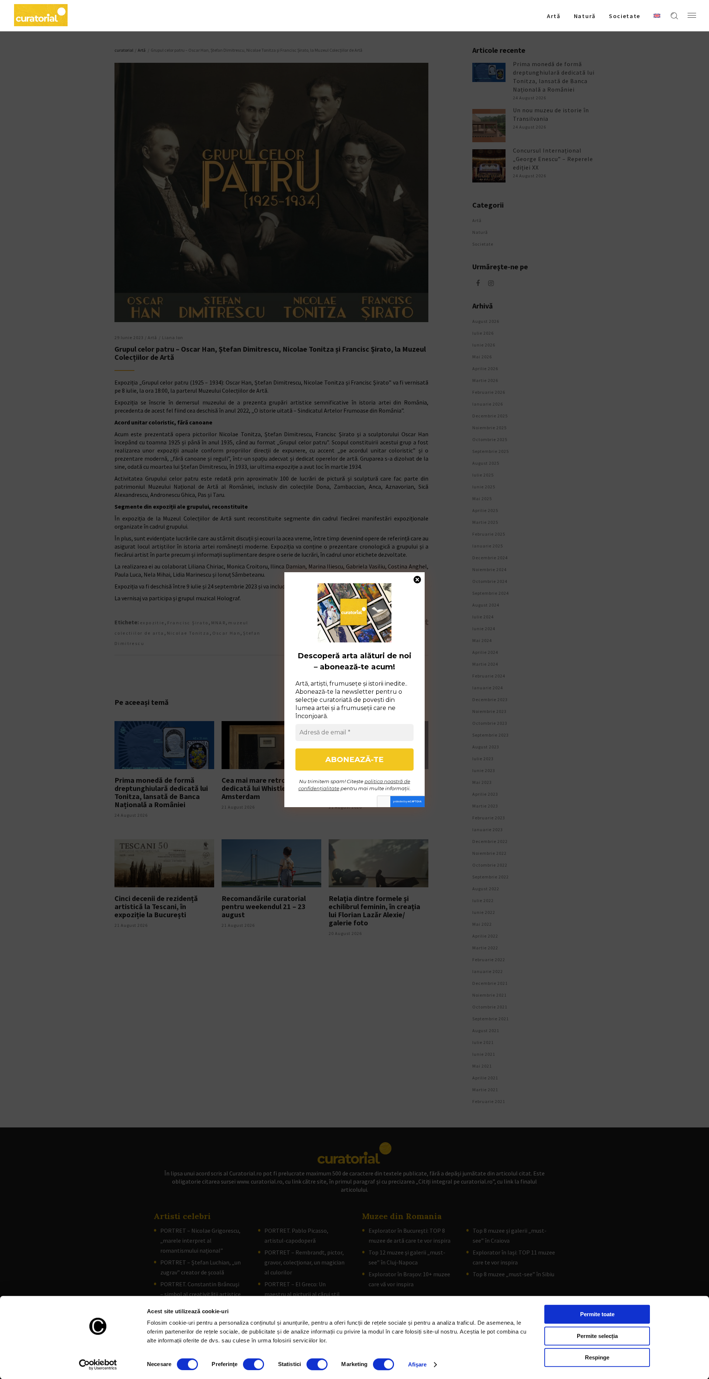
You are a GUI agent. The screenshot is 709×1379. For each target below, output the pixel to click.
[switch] (253, 1364)
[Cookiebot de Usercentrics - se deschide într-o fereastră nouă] (98, 1364)
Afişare (417, 1364)
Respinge (597, 1357)
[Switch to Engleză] (657, 15)
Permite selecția (597, 1336)
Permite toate (597, 1314)
